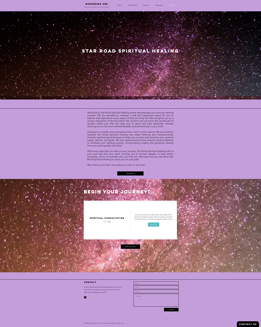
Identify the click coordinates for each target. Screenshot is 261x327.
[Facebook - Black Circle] (85, 297)
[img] (153, 220)
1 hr (104, 222)
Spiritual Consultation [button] (107, 218)
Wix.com (121, 323)
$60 (109, 222)
